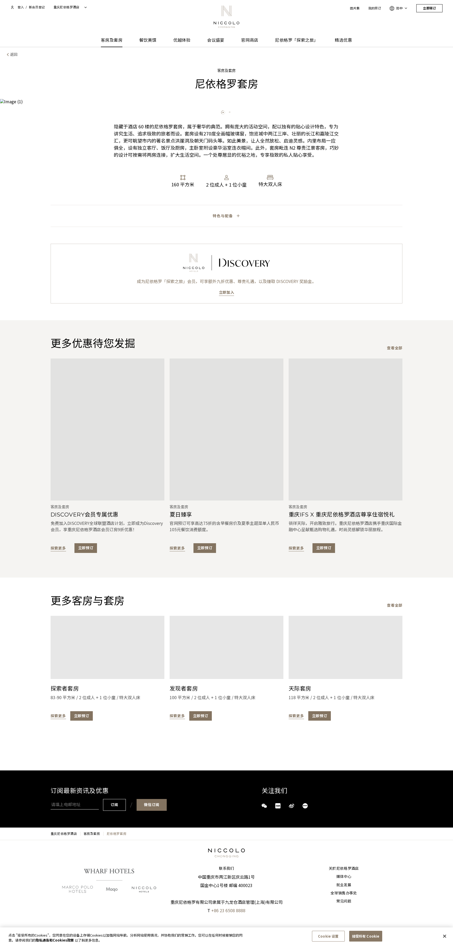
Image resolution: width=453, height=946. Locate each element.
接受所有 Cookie (365, 936)
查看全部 (394, 348)
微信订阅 (151, 804)
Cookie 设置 (328, 936)
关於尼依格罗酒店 (344, 868)
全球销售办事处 (344, 893)
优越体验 (182, 40)
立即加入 (226, 292)
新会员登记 (37, 7)
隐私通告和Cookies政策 (55, 940)
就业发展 (343, 885)
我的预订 (374, 8)
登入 (21, 7)
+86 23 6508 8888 (228, 910)
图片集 (355, 8)
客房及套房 (111, 40)
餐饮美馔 (148, 40)
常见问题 (343, 901)
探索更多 (58, 548)
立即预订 (429, 8)
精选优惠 (343, 40)
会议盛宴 (215, 40)
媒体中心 (343, 876)
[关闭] (444, 936)
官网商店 (249, 40)
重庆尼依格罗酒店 (64, 833)
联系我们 (226, 868)
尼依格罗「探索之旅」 (296, 40)
